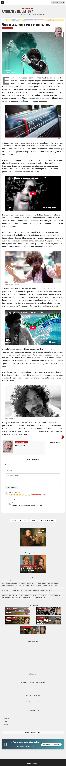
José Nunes (49, 590)
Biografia (41, 535)
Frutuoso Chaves (22, 588)
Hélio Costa (5, 590)
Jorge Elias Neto (26, 590)
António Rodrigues (46, 580)
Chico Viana (22, 583)
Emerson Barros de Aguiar (50, 585)
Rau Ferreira (6, 597)
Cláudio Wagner (31, 583)
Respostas (13, 499)
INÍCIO (33, 520)
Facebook (41, 532)
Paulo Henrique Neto (54, 595)
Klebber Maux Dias (7, 592)
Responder (11, 497)
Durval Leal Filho (36, 585)
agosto (6, 718)
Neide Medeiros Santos (40, 595)
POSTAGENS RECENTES (19, 520)
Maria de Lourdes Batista (9, 595)
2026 (4, 716)
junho (6, 724)
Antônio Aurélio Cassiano (9, 583)
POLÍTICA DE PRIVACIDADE (32, 732)
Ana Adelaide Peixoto (19, 580)
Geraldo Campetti (33, 588)
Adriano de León (7, 580)
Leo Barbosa (18, 592)
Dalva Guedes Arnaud (8, 585)
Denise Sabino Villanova (23, 585)
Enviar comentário (11, 487)
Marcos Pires (59, 592)
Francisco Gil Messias (8, 588)
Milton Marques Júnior (25, 595)
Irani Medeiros (15, 590)
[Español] (54, 20)
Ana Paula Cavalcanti (33, 580)
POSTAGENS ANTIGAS (47, 520)
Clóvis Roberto (8, 28)
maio (5, 727)
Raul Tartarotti (16, 597)
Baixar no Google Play (51, 744)
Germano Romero (45, 588)
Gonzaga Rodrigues (57, 588)
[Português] (15, 20)
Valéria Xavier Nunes (28, 597)
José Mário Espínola (38, 590)
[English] (34, 20)
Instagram (41, 530)
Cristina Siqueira (53, 583)
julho (6, 721)
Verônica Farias (40, 597)
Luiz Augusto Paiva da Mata (31, 592)
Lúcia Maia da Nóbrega (47, 592)
